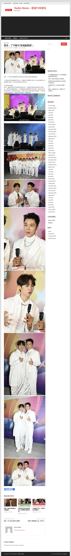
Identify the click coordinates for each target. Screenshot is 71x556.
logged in (12, 545)
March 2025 (51, 122)
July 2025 (50, 112)
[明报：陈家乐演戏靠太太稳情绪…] (10, 506)
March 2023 (51, 178)
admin (16, 47)
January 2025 (51, 126)
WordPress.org (52, 238)
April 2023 (50, 176)
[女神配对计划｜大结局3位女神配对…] (39, 506)
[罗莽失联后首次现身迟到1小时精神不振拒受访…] (24, 506)
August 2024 (51, 138)
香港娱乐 (21, 3)
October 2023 (51, 162)
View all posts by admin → (20, 530)
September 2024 (52, 136)
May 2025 (50, 117)
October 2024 (51, 134)
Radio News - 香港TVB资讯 (18, 553)
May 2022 (50, 202)
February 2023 (51, 181)
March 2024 (51, 150)
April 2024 (50, 148)
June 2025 (50, 115)
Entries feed (51, 233)
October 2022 (51, 190)
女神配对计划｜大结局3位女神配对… (39, 509)
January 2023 (51, 183)
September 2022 (52, 193)
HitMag (65, 553)
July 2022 (50, 197)
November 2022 (52, 188)
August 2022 (51, 195)
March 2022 (51, 207)
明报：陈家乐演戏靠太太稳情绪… (56, 78)
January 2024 (51, 155)
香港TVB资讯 (15, 3)
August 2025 (51, 110)
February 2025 (51, 124)
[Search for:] (57, 44)
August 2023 (51, 167)
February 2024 (51, 152)
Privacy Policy (26, 3)
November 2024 (52, 131)
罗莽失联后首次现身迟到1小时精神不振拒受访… (24, 510)
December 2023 (52, 157)
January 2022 (51, 211)
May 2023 (50, 174)
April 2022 (50, 204)
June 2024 (50, 143)
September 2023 (52, 164)
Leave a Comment (22, 47)
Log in (49, 231)
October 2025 (51, 105)
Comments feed (52, 236)
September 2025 (52, 108)
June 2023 (50, 171)
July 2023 (50, 169)
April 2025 (50, 119)
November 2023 (52, 159)
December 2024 (52, 129)
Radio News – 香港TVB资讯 (30, 8)
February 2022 (51, 209)
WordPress (59, 553)
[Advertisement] (35, 26)
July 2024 (50, 141)
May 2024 (50, 145)
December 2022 (52, 185)
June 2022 (50, 200)
